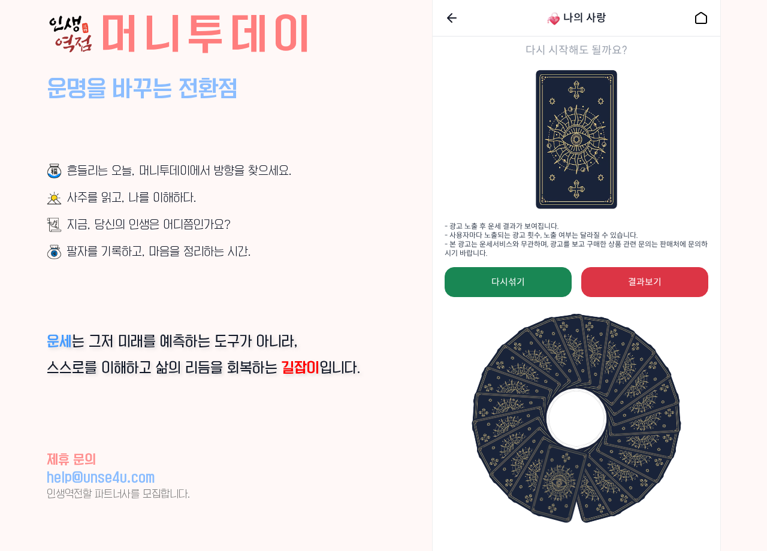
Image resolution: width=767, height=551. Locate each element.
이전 (452, 18)
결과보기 (645, 281)
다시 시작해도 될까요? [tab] (576, 50)
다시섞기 (508, 281)
